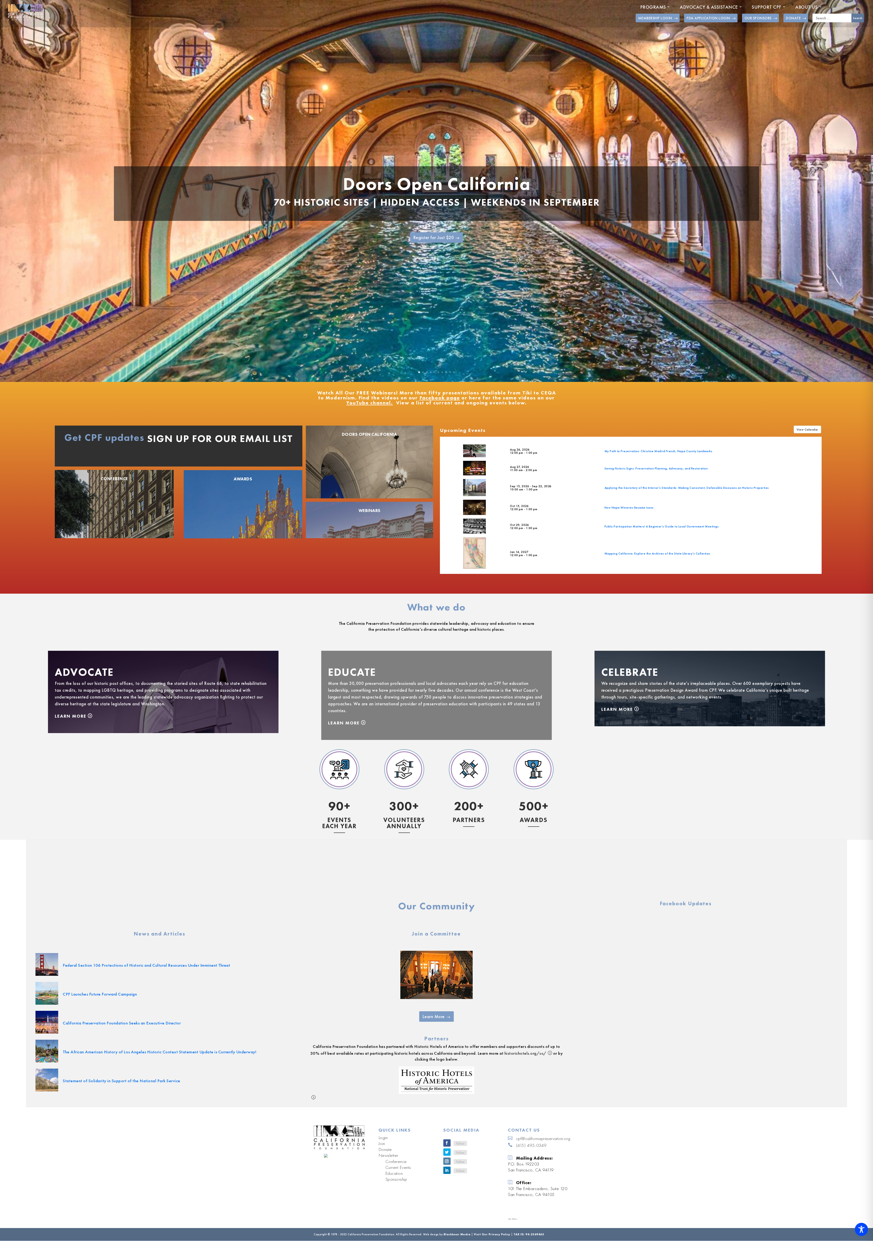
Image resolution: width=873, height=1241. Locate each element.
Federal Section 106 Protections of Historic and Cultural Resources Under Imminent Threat (146, 965)
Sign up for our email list (220, 439)
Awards (243, 479)
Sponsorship (396, 1179)
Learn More (70, 716)
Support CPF (766, 7)
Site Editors (512, 1219)
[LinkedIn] (447, 1170)
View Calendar (807, 429)
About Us (806, 7)
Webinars (370, 510)
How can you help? (404, 867)
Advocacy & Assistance (709, 7)
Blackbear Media (457, 1234)
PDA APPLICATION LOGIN (708, 18)
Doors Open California (436, 184)
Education (394, 1173)
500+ (534, 806)
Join (382, 1143)
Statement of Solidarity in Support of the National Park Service (121, 1081)
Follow (460, 1143)
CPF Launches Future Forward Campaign (100, 994)
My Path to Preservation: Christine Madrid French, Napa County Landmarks (658, 451)
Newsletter (388, 1155)
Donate (385, 1149)
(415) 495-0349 (531, 1145)
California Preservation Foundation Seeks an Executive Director (122, 1023)
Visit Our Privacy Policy (492, 1234)
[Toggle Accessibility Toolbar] (861, 1229)
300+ (404, 806)
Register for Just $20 (433, 237)
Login (383, 1137)
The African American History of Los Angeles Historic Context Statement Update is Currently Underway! (159, 1052)
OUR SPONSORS (758, 18)
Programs (653, 7)
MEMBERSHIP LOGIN (655, 18)
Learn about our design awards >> (533, 868)
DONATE (793, 18)
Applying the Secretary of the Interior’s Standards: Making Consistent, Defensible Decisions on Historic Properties (687, 488)
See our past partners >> (469, 881)
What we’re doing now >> (339, 862)
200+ (469, 806)
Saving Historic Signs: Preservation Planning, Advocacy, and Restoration (656, 468)
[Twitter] (447, 1152)
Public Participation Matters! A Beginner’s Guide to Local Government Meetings (662, 526)
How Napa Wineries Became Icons (629, 507)
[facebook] (447, 1143)
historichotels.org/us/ (525, 1053)
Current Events (398, 1167)
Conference (114, 479)
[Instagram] (447, 1161)
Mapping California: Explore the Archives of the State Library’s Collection (657, 553)
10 (454, 372)
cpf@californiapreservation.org (543, 1138)
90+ (339, 806)
